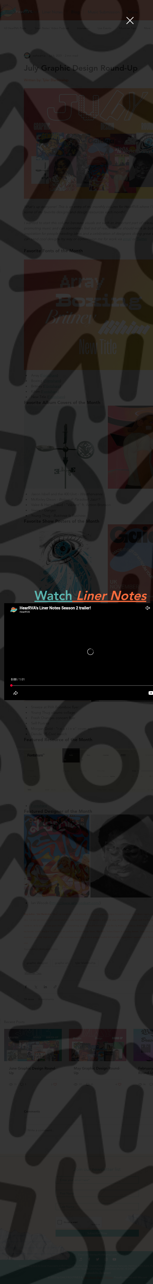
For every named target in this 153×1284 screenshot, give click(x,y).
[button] (130, 20)
